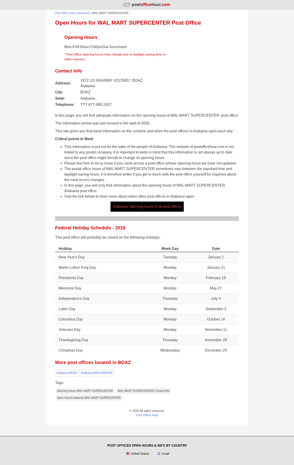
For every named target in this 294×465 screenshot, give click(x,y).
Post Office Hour (65, 13)
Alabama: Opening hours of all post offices (147, 206)
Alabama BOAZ (67, 373)
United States (140, 453)
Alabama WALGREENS (97, 373)
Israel (165, 453)
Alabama (83, 13)
